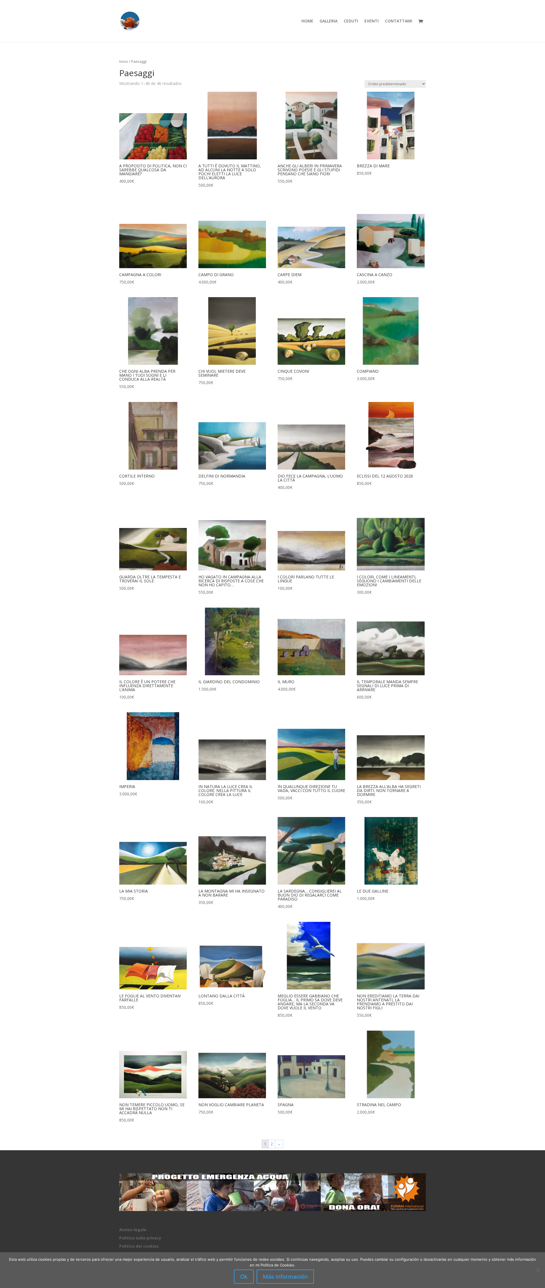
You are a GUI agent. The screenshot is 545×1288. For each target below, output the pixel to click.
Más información (285, 1276)
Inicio (123, 61)
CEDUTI (351, 21)
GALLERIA (329, 21)
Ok (244, 1276)
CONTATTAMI (398, 21)
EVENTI (371, 21)
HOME (307, 21)
